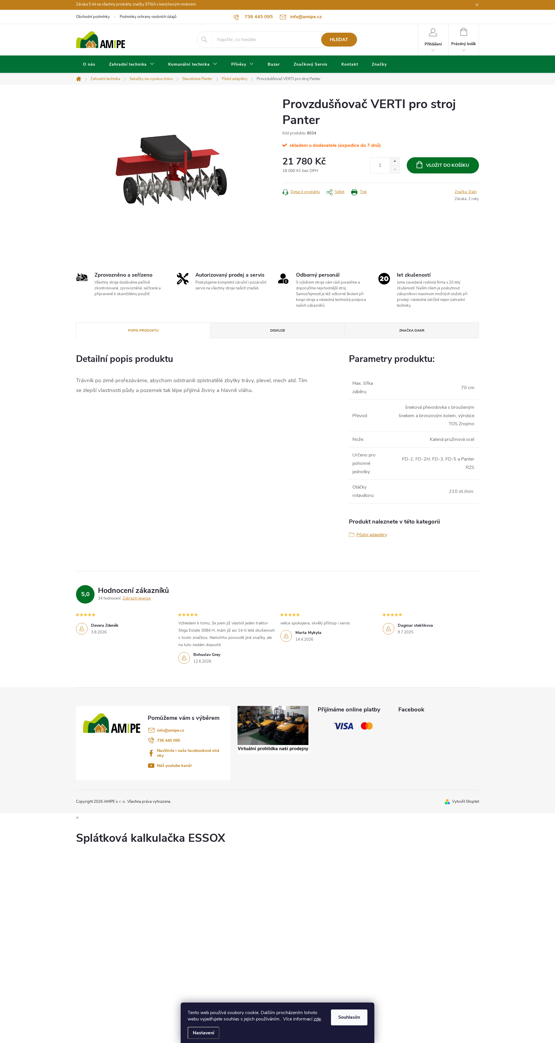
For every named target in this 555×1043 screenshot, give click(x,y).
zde (317, 1019)
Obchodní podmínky (93, 16)
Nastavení (203, 1033)
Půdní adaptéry (371, 535)
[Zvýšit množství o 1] (394, 161)
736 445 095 (168, 740)
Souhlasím (349, 1017)
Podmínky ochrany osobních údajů (148, 16)
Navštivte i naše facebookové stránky (188, 753)
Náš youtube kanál (174, 765)
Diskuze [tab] (277, 330)
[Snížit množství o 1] (394, 169)
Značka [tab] (411, 330)
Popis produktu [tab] (143, 330)
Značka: (466, 192)
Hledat (339, 39)
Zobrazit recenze (137, 598)
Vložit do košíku (447, 165)
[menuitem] (89, 64)
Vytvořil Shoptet (465, 801)
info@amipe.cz (170, 730)
